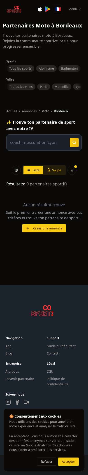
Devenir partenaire (19, 379)
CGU (50, 371)
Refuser (47, 461)
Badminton (69, 68)
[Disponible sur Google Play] (47, 9)
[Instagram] (8, 402)
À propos (12, 371)
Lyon (79, 86)
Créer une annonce (47, 228)
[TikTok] (26, 402)
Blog (8, 353)
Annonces (29, 111)
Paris (43, 86)
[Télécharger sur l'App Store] (40, 9)
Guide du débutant (61, 346)
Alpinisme (46, 68)
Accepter (68, 461)
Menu (72, 9)
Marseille (62, 86)
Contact (52, 353)
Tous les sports (20, 68)
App (8, 346)
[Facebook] (17, 402)
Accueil (11, 111)
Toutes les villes (21, 86)
